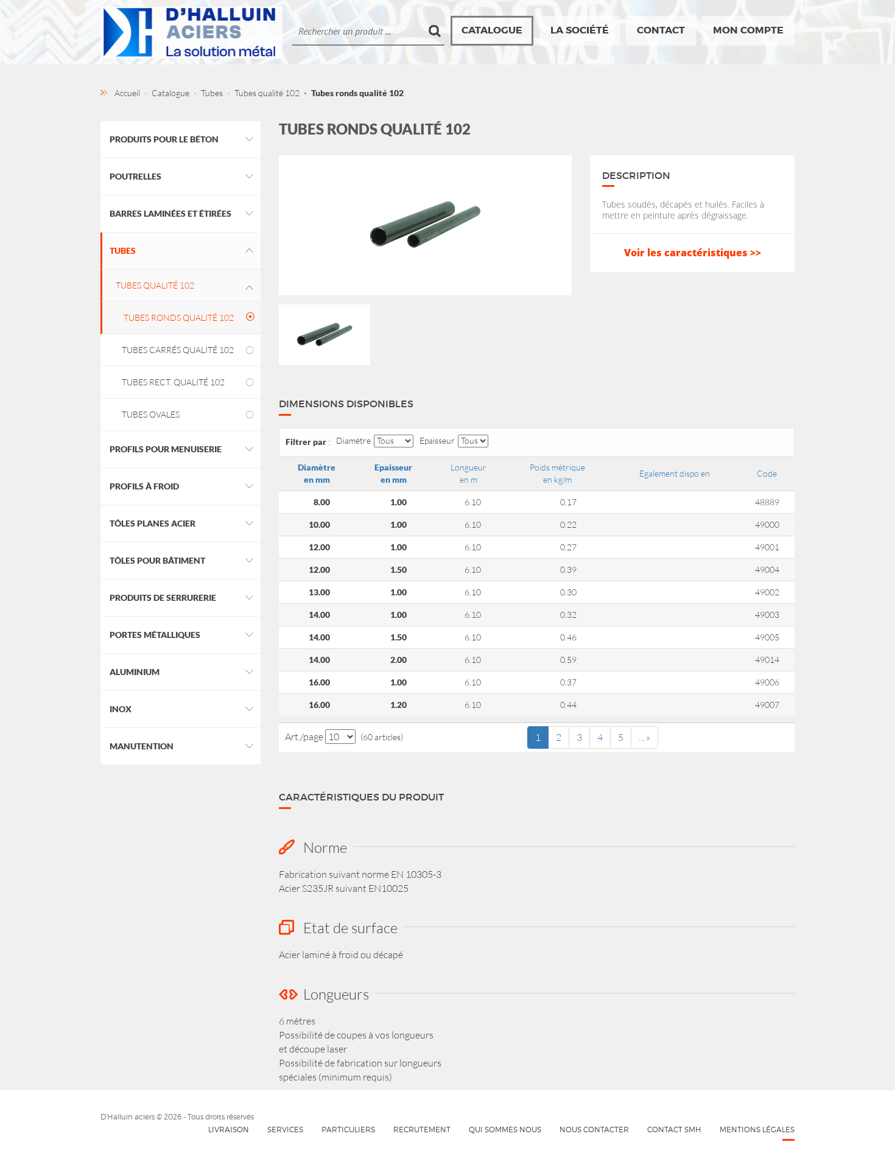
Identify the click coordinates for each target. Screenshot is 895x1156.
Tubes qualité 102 (155, 285)
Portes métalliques (155, 634)
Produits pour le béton (164, 139)
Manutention (142, 746)
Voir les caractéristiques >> (692, 252)
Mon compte (748, 30)
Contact (661, 30)
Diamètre (353, 440)
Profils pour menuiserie (166, 449)
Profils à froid (144, 486)
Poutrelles (135, 176)
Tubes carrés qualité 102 (178, 350)
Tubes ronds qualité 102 (179, 317)
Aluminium (135, 672)
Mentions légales (757, 1129)
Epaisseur (437, 440)
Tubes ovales (151, 414)
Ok (435, 31)
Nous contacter (594, 1129)
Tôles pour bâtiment (157, 560)
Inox (121, 709)
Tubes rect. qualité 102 (173, 382)
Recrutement (422, 1129)
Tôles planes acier (152, 523)
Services (285, 1129)
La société (579, 30)
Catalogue (492, 30)
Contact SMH (674, 1129)
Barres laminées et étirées (170, 213)
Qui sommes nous (505, 1129)
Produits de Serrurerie (163, 597)
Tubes (123, 250)
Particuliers (348, 1129)
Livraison (228, 1129)
